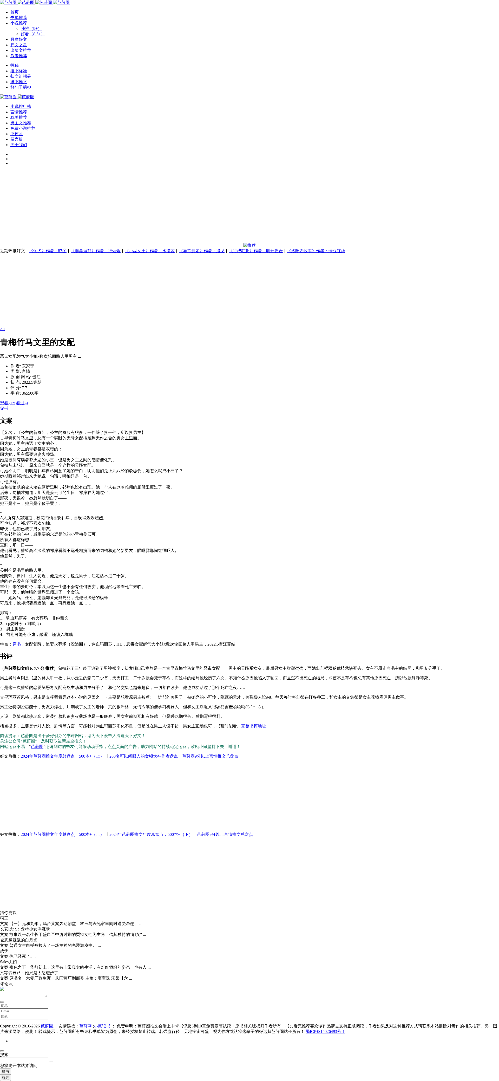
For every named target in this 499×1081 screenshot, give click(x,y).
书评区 (16, 134)
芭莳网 (85, 1026)
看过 (22, 403)
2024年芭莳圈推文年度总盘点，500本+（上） (62, 756)
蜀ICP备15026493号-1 (325, 1031)
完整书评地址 (253, 726)
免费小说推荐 (22, 128)
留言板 (16, 139)
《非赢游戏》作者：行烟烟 (96, 251)
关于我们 (18, 144)
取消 (5, 1071)
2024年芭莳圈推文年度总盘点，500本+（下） (151, 834)
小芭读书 (102, 1026)
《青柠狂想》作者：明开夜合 (256, 251)
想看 (7, 403)
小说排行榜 (20, 106)
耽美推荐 (18, 117)
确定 (5, 1078)
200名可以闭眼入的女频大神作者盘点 (143, 756)
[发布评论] (2, 1002)
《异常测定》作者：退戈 (202, 251)
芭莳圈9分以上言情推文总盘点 (210, 756)
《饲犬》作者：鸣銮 (48, 251)
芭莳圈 (37, 746)
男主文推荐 (20, 123)
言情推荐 (18, 112)
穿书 (4, 408)
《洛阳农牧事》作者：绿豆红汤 (316, 251)
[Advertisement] (156, 206)
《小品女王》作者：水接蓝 (150, 251)
